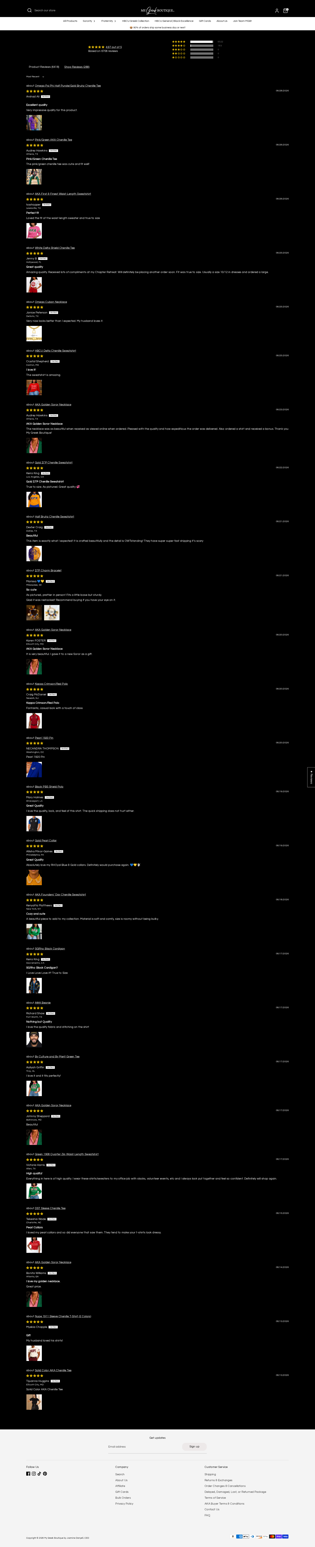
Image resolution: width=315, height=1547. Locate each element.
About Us (222, 21)
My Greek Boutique (53, 1538)
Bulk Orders (123, 1497)
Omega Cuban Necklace (51, 302)
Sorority (88, 21)
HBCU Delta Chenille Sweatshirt (55, 350)
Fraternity (107, 21)
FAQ (207, 1515)
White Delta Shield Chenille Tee (55, 247)
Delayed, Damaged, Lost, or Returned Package (235, 1491)
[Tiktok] (39, 1474)
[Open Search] (29, 10)
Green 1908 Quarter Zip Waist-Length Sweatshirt (67, 1154)
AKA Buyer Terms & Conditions (224, 1503)
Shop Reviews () (76, 67)
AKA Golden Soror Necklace (53, 404)
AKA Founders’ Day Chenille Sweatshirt (60, 894)
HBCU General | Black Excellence (174, 21)
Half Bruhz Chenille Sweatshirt (54, 516)
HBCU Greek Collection (135, 21)
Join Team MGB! (242, 21)
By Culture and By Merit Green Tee (57, 1056)
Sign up (194, 1446)
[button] (179, 42)
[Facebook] (28, 1474)
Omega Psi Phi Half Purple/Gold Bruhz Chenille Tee (68, 85)
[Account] (277, 10)
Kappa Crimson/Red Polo (51, 683)
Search (120, 1474)
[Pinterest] (45, 1474)
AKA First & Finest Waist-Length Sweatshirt (63, 193)
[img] (105, 47)
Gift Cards (205, 21)
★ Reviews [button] (311, 777)
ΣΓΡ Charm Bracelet (48, 570)
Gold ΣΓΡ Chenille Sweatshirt (54, 462)
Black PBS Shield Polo (49, 786)
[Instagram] (34, 1474)
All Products (70, 21)
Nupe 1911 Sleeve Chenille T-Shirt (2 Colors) (63, 1316)
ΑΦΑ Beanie (43, 1002)
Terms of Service (215, 1497)
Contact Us (212, 1509)
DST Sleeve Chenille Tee (50, 1208)
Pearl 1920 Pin (44, 737)
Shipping (210, 1474)
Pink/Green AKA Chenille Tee (53, 139)
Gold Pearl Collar (46, 840)
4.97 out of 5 (114, 47)
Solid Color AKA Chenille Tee (53, 1370)
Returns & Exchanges (218, 1480)
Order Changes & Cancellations (225, 1486)
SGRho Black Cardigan (50, 948)
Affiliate (120, 1486)
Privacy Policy (124, 1503)
